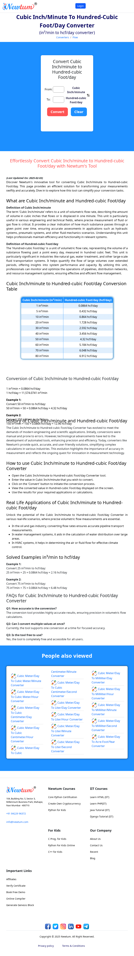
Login (80, 6)
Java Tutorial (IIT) (100, 810)
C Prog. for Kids (57, 838)
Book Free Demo (15, 892)
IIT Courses (98, 789)
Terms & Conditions (73, 945)
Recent (94, 851)
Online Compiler (15, 898)
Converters (62, 37)
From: (48, 89)
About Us (95, 838)
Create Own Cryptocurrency (64, 803)
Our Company (100, 830)
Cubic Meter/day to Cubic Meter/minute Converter (26, 680)
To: (48, 99)
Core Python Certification (62, 797)
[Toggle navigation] (126, 6)
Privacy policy (46, 945)
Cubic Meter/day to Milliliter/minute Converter (106, 709)
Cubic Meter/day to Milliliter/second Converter (106, 725)
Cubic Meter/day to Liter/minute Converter (65, 730)
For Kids (54, 830)
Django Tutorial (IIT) (101, 816)
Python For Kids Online (61, 845)
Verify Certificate (15, 885)
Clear (78, 111)
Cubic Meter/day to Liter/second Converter (65, 746)
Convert (57, 111)
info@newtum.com (17, 822)
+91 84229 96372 (16, 813)
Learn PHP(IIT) (98, 803)
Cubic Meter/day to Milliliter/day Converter (106, 677)
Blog (92, 858)
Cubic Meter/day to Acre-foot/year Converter (106, 741)
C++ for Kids (55, 851)
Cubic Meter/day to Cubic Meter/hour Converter (25, 696)
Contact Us (96, 845)
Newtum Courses (61, 789)
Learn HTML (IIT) (99, 797)
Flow (75, 37)
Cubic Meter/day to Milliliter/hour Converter (106, 693)
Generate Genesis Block (20, 905)
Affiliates (11, 879)
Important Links (19, 871)
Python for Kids (57, 810)
